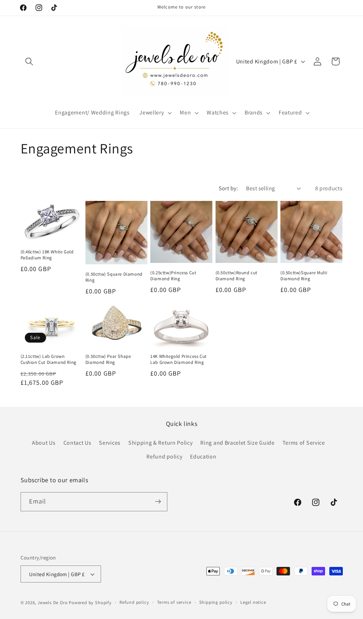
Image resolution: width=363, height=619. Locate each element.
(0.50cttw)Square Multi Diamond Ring (303, 276)
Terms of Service (304, 442)
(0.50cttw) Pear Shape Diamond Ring (108, 359)
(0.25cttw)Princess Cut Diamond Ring (173, 276)
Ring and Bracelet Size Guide (237, 442)
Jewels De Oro (53, 603)
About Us (44, 442)
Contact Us (77, 442)
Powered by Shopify (90, 603)
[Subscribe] (158, 501)
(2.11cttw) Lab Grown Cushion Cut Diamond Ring (49, 359)
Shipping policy (216, 602)
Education (203, 456)
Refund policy (164, 456)
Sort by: (228, 188)
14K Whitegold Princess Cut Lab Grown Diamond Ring (178, 359)
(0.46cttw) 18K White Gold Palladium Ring (47, 255)
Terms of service (174, 602)
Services (110, 442)
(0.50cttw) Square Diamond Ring (114, 277)
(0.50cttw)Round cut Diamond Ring (236, 276)
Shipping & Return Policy (160, 442)
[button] (30, 61)
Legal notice (253, 602)
